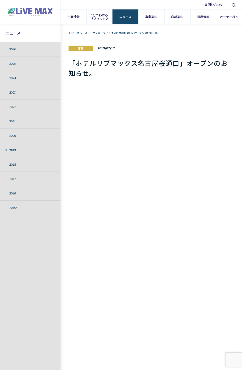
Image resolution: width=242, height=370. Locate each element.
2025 (12, 63)
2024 (12, 78)
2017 (12, 178)
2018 (12, 164)
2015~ (13, 207)
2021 (12, 121)
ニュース (13, 33)
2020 (12, 135)
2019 (12, 150)
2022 (12, 106)
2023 (12, 92)
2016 (12, 193)
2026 (12, 49)
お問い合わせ (214, 4)
